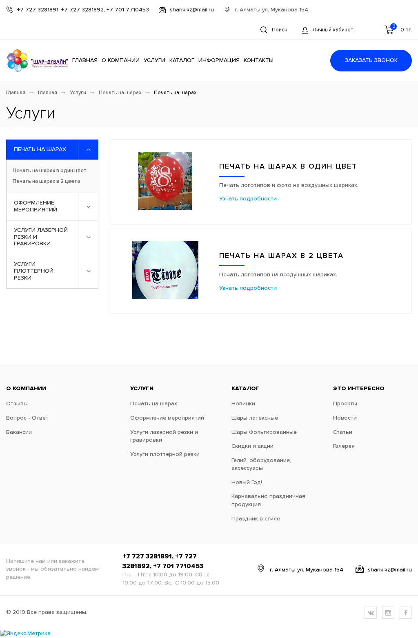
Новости (345, 418)
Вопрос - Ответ (27, 418)
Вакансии (19, 432)
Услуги (154, 60)
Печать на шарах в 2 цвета (46, 181)
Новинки (243, 404)
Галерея (344, 446)
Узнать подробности (248, 199)
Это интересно (359, 388)
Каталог (181, 60)
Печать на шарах (120, 93)
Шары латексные (254, 418)
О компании (121, 60)
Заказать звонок (371, 60)
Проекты (345, 404)
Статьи (342, 432)
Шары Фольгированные (264, 432)
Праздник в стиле (255, 519)
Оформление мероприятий (35, 206)
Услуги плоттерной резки (33, 271)
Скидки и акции (252, 446)
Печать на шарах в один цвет (50, 170)
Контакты (258, 60)
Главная (85, 60)
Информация (219, 60)
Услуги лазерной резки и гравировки (41, 237)
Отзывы (17, 404)
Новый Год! (246, 482)
